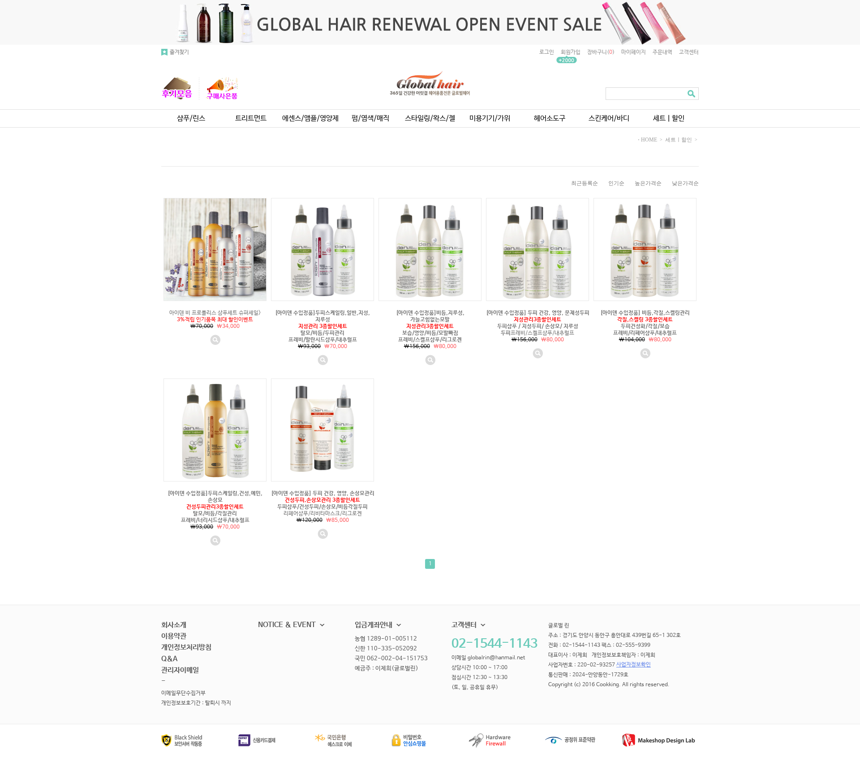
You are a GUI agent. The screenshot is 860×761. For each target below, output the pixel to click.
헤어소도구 (549, 118)
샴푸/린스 (191, 118)
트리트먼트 (251, 118)
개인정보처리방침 (186, 647)
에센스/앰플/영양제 (310, 118)
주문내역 (662, 52)
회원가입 (570, 52)
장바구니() (601, 52)
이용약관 (173, 636)
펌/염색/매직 (370, 118)
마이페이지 (633, 52)
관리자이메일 (180, 670)
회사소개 (173, 625)
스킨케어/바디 (609, 118)
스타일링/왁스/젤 (430, 118)
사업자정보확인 (633, 665)
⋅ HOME (647, 140)
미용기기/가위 (489, 118)
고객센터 (689, 52)
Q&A (169, 659)
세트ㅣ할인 (668, 118)
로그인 (546, 52)
